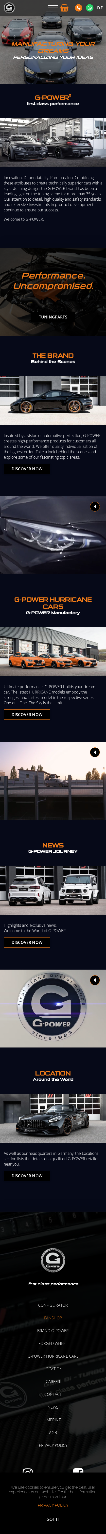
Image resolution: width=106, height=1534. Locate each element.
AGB (53, 1432)
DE (100, 8)
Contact (53, 1394)
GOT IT (53, 1519)
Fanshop (53, 1318)
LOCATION (53, 1369)
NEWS (53, 1407)
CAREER (53, 1381)
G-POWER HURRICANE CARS (53, 1356)
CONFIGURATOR (53, 1305)
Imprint (53, 1420)
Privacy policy (53, 1445)
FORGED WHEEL (53, 1343)
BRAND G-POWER (53, 1330)
